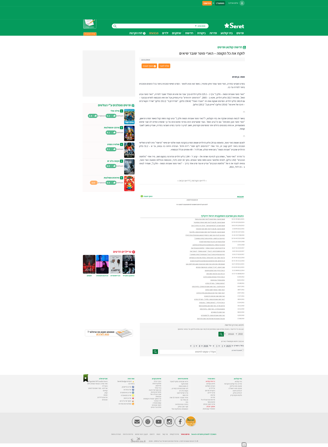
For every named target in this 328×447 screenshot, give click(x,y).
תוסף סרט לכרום (126, 401)
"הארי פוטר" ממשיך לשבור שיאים (215, 290)
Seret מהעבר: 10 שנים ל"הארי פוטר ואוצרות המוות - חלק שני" (207, 232)
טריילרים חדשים (122, 252)
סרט (181, 441)
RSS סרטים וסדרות (125, 404)
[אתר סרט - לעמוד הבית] (85, 381)
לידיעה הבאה (184, 180)
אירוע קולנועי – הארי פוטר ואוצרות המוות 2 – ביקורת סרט (208, 286)
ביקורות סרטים (210, 390)
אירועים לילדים (102, 397)
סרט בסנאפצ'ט (126, 395)
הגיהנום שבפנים (102, 275)
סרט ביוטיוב (128, 398)
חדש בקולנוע (210, 383)
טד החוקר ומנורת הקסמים (152, 398)
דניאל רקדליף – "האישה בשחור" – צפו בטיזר (212, 302)
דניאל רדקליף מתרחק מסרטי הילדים (214, 277)
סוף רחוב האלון (183, 406)
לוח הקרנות (136, 33)
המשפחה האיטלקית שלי (180, 409)
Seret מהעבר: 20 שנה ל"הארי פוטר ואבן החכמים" (210, 229)
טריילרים (212, 388)
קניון (106, 393)
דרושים (152, 434)
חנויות (105, 395)
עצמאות (158, 396)
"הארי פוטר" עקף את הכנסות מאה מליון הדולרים (211, 293)
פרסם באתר (185, 434)
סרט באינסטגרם (126, 392)
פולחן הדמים (157, 383)
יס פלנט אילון (237, 393)
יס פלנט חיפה (237, 391)
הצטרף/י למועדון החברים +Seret (203, 434)
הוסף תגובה (149, 66)
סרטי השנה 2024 (209, 404)
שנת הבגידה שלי (155, 394)
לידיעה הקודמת (198, 180)
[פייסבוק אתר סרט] (180, 426)
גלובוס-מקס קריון (236, 395)
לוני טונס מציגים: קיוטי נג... (179, 388)
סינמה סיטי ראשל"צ (235, 388)
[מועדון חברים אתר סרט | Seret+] (137, 426)
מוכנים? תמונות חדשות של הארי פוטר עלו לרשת (211, 318)
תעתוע (89, 275)
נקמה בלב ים (113, 160)
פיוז (187, 402)
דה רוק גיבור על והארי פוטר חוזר (215, 274)
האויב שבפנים (156, 405)
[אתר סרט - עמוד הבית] (234, 27)
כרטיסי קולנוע (210, 381)
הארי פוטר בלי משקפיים (218, 312)
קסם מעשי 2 (157, 403)
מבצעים (153, 33)
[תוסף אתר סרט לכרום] (148, 426)
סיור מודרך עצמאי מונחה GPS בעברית (97, 384)
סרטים (213, 395)
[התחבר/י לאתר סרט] (242, 3)
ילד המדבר (157, 401)
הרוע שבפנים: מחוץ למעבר (179, 381)
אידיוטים (158, 386)
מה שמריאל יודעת (155, 390)
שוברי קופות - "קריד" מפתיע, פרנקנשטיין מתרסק (210, 267)
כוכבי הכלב (157, 381)
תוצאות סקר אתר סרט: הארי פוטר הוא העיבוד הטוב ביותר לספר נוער (205, 264)
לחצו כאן (205, 204)
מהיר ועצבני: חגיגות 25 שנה (179, 397)
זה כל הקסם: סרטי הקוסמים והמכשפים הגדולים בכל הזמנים (207, 261)
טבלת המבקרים (90, 34)
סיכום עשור (211, 402)
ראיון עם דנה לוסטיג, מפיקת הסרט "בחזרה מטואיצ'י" (209, 238)
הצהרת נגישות (116, 434)
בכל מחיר (158, 388)
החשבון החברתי (128, 275)
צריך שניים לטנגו (182, 393)
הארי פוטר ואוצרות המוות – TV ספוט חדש (213, 315)
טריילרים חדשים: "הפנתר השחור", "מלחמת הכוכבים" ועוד (208, 248)
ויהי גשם (185, 395)
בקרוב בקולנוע (210, 386)
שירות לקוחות (174, 434)
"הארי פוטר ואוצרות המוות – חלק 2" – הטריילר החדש (209, 299)
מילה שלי (115, 110)
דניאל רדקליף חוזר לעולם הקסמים (215, 270)
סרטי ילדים (211, 393)
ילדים (165, 33)
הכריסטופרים (115, 275)
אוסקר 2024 (210, 406)
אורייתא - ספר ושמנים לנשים (97, 388)
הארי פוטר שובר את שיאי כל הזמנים (214, 296)
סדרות (213, 397)
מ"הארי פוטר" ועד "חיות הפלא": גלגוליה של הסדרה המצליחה (207, 258)
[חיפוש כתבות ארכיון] (221, 334)
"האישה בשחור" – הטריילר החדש (215, 283)
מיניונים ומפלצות (111, 177)
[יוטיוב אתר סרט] (158, 426)
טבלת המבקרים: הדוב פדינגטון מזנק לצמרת (212, 241)
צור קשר (165, 434)
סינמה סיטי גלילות (236, 386)
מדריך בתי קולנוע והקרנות (233, 384)
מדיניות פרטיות (128, 434)
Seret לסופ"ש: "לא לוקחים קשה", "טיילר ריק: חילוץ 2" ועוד (208, 225)
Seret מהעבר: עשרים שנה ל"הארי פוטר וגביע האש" (210, 219)
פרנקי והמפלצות (111, 127)
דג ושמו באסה (183, 386)
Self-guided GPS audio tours (97, 381)
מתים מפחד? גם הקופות (218, 280)
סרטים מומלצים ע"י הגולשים (114, 105)
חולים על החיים (156, 407)
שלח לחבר (164, 65)
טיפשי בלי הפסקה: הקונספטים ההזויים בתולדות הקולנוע (209, 245)
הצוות (158, 434)
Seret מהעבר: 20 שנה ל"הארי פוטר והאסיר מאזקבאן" (209, 222)
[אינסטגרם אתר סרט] (169, 426)
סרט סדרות (128, 389)
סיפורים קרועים (156, 392)
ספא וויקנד (184, 384)
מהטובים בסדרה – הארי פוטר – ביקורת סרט (212, 309)
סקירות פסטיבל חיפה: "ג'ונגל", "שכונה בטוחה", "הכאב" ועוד (207, 251)
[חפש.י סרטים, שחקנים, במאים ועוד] (114, 26)
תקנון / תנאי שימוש (141, 434)
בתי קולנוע (238, 381)
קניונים (105, 390)
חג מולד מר (184, 400)
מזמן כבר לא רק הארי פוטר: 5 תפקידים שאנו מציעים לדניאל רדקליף (205, 235)
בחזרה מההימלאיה (181, 404)
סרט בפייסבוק (127, 387)
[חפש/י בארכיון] (155, 351)
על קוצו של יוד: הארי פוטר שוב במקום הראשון (212, 306)
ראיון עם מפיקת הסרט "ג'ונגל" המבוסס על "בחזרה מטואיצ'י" (207, 254)
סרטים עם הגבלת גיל (208, 400)
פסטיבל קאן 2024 (209, 409)
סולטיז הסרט (113, 144)
